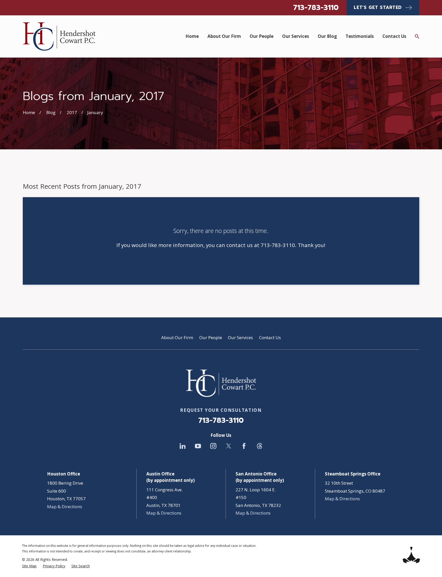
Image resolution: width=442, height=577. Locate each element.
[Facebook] (244, 446)
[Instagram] (213, 446)
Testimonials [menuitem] (360, 36)
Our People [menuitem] (261, 36)
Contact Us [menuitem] (394, 36)
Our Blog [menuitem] (327, 36)
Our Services (240, 337)
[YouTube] (198, 446)
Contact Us (270, 337)
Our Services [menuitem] (295, 36)
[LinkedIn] (183, 446)
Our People (210, 337)
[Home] (59, 36)
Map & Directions (64, 506)
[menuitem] (29, 566)
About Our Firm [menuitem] (224, 36)
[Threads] (260, 446)
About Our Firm (177, 337)
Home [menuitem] (192, 36)
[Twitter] (229, 446)
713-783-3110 (316, 7)
